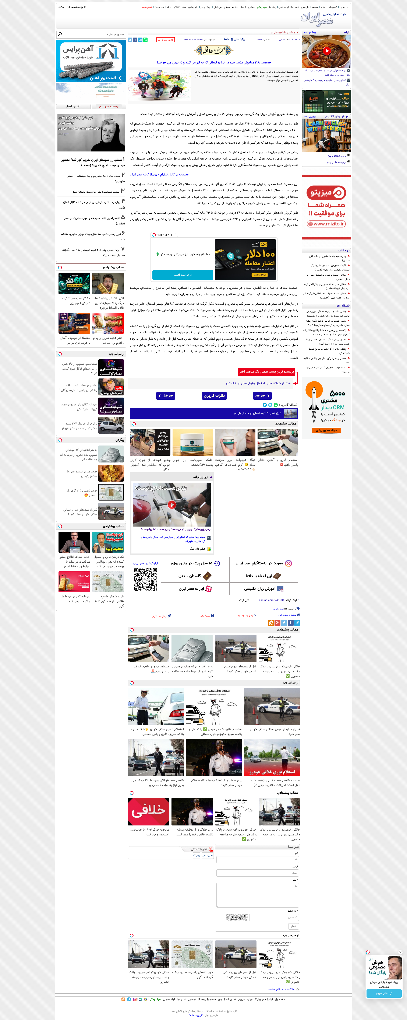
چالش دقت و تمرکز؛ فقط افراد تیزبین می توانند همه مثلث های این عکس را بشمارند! (328, 314)
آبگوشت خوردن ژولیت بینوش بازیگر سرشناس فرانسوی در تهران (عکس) (330, 268)
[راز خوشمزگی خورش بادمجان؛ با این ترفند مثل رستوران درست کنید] (326, 51)
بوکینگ (196, 855)
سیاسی (251, 7)
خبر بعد (260, 395)
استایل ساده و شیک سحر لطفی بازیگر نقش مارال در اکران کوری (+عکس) (326, 296)
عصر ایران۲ (260, 999)
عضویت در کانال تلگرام (174, 174)
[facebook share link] (135, 40)
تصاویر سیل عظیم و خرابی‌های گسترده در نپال (327, 82)
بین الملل (218, 7)
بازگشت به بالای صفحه (281, 990)
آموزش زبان (147, 7)
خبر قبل (168, 395)
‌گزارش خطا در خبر (165, 40)
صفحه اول (344, 7)
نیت (282, 609)
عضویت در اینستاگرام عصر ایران (260, 563)
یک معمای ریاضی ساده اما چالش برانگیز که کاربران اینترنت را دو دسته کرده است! (326, 332)
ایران (275, 609)
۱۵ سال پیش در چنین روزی (191, 563)
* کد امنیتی (292, 911)
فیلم (168, 7)
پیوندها (202, 999)
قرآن (184, 7)
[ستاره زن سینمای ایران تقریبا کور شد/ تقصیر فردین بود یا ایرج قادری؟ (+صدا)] (91, 132)
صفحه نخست (294, 39)
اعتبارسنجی (207, 855)
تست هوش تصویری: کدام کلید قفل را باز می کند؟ (327, 370)
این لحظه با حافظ (258, 576)
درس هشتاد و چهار (337, 162)
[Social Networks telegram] (265, 405)
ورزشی (227, 7)
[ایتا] (271, 623)
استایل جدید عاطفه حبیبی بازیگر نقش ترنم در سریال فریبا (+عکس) (327, 286)
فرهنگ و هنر (206, 7)
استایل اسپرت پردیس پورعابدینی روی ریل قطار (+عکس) (328, 277)
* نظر (295, 880)
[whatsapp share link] (145, 40)
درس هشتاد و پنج (337, 156)
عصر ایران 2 (159, 7)
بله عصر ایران (138, 174)
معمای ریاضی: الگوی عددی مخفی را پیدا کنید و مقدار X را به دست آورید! (328, 342)
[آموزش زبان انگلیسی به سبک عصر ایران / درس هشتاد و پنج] (326, 135)
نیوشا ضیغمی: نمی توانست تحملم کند (96, 192)
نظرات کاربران (214, 396)
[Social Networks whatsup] (276, 405)
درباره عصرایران (245, 999)
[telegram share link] (140, 40)
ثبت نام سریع (384, 993)
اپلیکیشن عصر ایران (145, 563)
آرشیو (323, 7)
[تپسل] (154, 235)
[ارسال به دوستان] (228, 39)
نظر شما (293, 847)
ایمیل (295, 867)
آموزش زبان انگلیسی (260, 589)
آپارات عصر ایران (191, 589)
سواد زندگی (262, 7)
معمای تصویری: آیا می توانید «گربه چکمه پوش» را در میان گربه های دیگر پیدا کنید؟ (328, 323)
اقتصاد (243, 7)
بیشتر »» (310, 32)
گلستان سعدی (189, 576)
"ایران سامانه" (196, 1015)
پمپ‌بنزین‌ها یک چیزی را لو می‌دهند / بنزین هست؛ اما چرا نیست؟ (175, 530)
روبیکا (153, 174)
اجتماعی (282, 39)
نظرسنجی (305, 7)
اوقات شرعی (284, 7)
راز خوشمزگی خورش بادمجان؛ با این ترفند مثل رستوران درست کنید (327, 73)
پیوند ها (272, 7)
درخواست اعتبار (183, 275)
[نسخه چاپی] (225, 39)
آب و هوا (295, 7)
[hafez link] (214, 50)
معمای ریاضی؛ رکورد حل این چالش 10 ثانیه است (327, 360)
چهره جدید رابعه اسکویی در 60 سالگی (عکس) (329, 258)
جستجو (315, 7)
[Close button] (400, 952)
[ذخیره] (231, 39)
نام (296, 853)
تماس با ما (332, 7)
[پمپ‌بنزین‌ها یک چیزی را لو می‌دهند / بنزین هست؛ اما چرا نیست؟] (172, 505)
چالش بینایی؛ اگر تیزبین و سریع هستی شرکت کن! (329, 351)
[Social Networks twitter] (270, 405)
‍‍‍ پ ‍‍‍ (240, 39)
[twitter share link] (130, 40)
